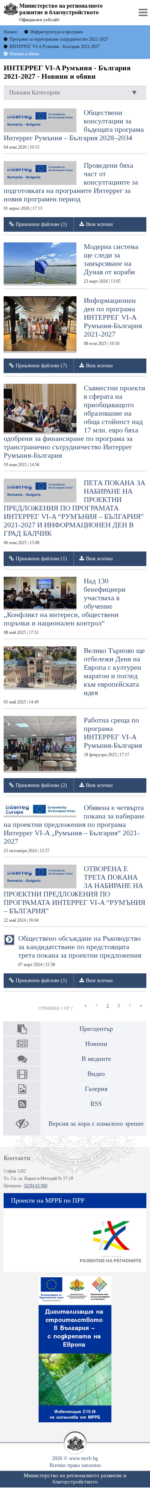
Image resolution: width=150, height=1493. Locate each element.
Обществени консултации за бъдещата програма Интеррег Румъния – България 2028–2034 (74, 129)
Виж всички (99, 224)
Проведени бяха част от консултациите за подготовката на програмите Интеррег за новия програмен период (71, 186)
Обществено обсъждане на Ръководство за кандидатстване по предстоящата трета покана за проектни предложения (79, 950)
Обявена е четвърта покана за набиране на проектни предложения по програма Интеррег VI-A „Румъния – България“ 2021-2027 (74, 828)
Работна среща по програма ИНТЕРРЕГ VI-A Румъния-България (113, 736)
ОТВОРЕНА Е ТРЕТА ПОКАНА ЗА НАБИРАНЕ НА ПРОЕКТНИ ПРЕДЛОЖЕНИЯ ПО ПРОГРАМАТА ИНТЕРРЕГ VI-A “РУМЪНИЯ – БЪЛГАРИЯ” (74, 894)
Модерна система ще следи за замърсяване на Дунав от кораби (111, 263)
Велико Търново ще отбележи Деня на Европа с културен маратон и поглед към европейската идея (74, 675)
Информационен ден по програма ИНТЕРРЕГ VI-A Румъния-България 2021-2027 (113, 321)
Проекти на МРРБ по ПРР (47, 1200)
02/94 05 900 (35, 1185)
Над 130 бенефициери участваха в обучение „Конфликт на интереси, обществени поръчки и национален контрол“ (65, 606)
